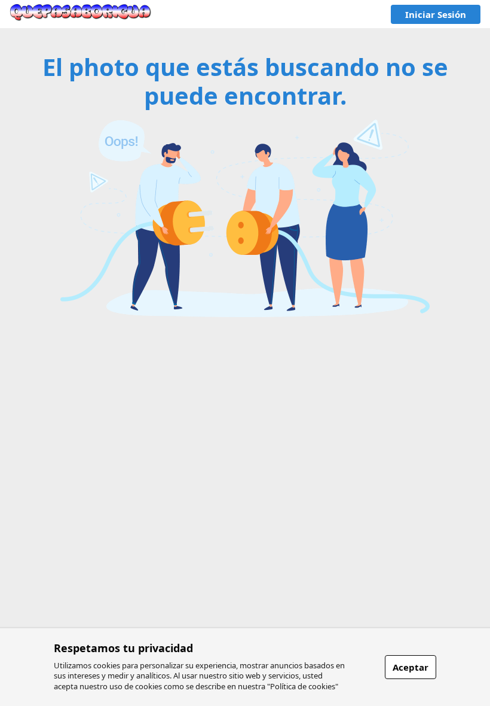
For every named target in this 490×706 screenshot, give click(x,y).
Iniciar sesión (435, 14)
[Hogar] (81, 14)
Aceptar (410, 667)
